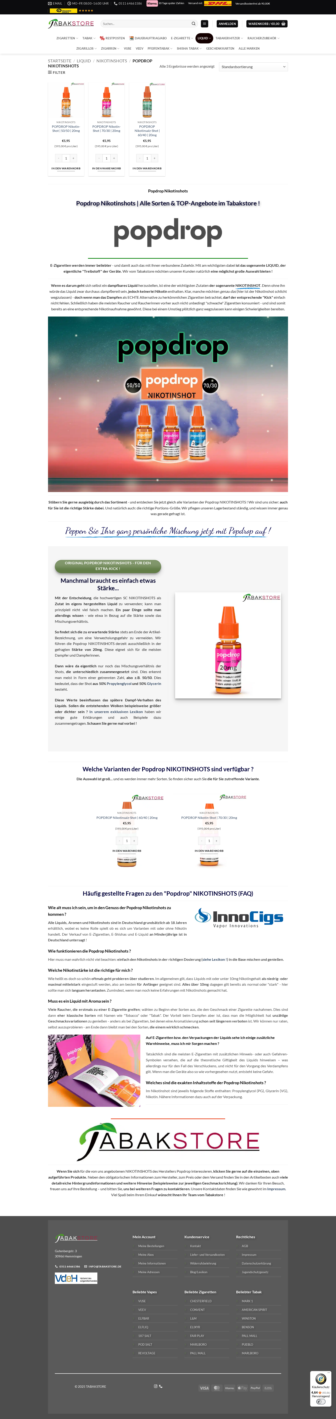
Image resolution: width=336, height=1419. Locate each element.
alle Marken (249, 48)
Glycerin (154, 683)
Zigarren (108, 48)
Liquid (203, 38)
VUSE (127, 48)
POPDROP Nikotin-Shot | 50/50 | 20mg (66, 129)
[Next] (247, 834)
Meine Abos (146, 1255)
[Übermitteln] (193, 24)
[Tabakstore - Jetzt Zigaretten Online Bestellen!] (71, 23)
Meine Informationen (152, 1263)
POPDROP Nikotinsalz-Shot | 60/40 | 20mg (147, 131)
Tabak (87, 38)
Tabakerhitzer (228, 38)
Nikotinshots (111, 60)
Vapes (152, 1292)
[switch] (320, 1401)
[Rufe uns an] (161, 1386)
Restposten (115, 38)
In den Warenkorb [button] (65, 168)
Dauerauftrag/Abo (151, 38)
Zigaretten (65, 38)
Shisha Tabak (188, 48)
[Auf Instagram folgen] (155, 1386)
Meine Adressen (149, 1272)
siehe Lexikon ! (215, 959)
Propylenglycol (119, 683)
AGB (245, 1246)
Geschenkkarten (220, 48)
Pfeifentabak (158, 48)
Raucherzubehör (262, 38)
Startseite (59, 60)
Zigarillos (85, 48)
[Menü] (328, 1373)
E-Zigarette (180, 38)
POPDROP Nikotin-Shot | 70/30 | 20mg (106, 129)
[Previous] (88, 834)
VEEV (139, 48)
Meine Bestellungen (151, 1246)
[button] (204, 24)
